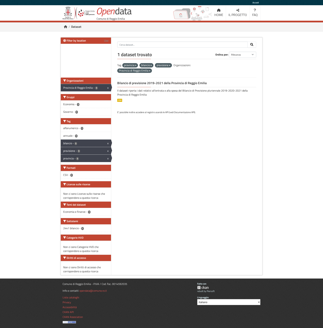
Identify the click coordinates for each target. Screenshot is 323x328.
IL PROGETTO (237, 14)
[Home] (65, 26)
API (166, 112)
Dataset (76, 26)
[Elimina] (135, 65)
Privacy (67, 302)
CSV (119, 100)
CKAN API (68, 312)
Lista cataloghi (71, 297)
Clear (106, 40)
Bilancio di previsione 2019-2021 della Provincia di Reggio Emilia (162, 82)
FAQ (255, 14)
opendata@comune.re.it (93, 291)
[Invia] (251, 45)
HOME (218, 14)
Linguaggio (202, 297)
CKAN (203, 287)
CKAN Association (73, 317)
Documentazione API (184, 112)
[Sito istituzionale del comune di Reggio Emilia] (79, 13)
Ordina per (221, 55)
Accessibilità (70, 307)
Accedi (256, 2)
